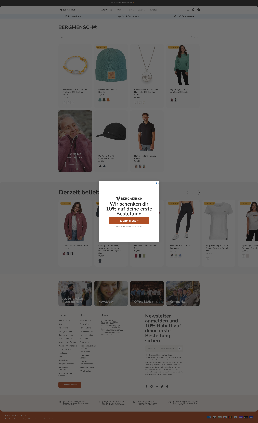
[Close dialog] (157, 183)
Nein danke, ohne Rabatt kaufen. (129, 226)
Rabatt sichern (129, 221)
